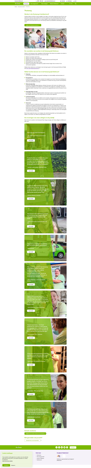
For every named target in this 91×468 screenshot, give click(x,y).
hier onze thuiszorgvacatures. (32, 68)
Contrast (63, 1)
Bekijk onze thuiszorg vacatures (32, 25)
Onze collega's (44, 3)
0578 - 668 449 (40, 1)
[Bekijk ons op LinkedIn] (62, 447)
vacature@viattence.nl (50, 1)
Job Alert (73, 447)
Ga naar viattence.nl (19, 1)
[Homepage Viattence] (17, 3)
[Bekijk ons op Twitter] (56, 447)
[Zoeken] (75, 4)
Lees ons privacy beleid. (7, 461)
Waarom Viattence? (54, 3)
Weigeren (13, 465)
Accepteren (6, 465)
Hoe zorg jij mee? (34, 3)
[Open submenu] (39, 3)
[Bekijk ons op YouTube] (64, 447)
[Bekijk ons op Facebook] (59, 447)
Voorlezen (70, 1)
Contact (62, 3)
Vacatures (26, 3)
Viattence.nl (39, 459)
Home (16, 6)
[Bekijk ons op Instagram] (67, 447)
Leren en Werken (40, 458)
